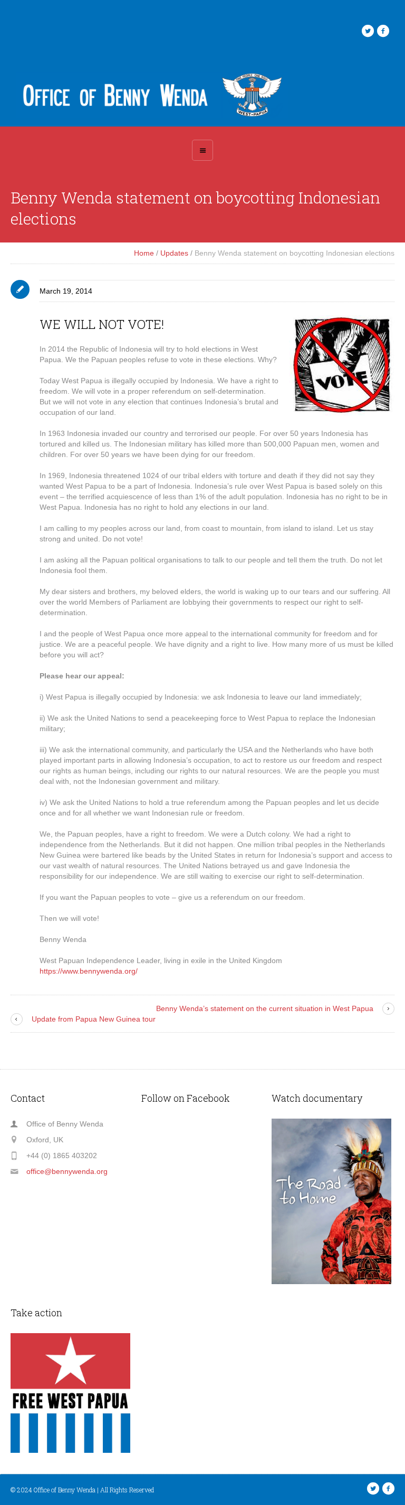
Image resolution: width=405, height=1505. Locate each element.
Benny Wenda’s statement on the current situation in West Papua (264, 1008)
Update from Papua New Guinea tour (94, 1019)
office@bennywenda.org (67, 1171)
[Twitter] (367, 31)
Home (144, 253)
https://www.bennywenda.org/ (89, 971)
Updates (174, 253)
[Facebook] (383, 31)
